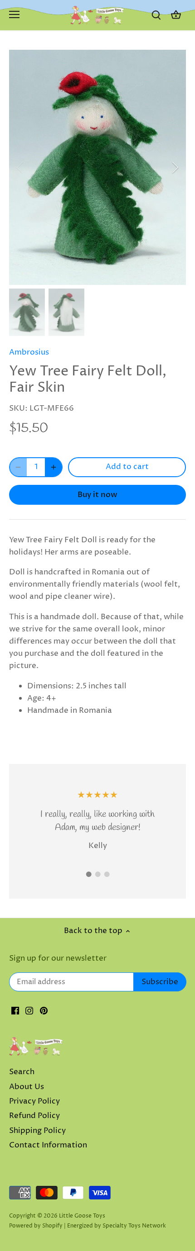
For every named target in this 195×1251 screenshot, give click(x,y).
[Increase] (53, 467)
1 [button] (88, 874)
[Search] (156, 15)
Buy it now (97, 494)
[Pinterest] (44, 1010)
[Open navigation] (14, 14)
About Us (26, 1086)
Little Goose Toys (82, 1216)
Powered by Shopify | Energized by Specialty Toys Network (87, 1226)
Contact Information (48, 1145)
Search (21, 1071)
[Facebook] (15, 1010)
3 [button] (106, 874)
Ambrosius (29, 352)
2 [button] (97, 874)
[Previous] (20, 167)
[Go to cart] (176, 15)
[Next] (174, 167)
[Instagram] (29, 1010)
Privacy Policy (34, 1101)
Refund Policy (34, 1115)
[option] (97, 167)
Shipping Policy (37, 1130)
